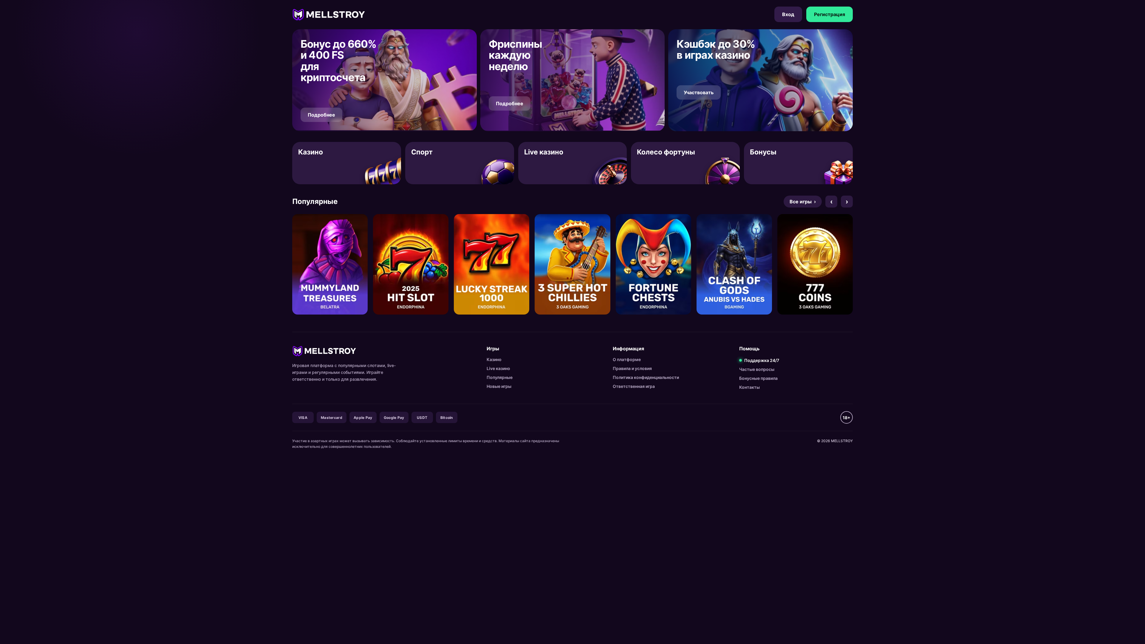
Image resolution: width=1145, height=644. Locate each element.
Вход (788, 14)
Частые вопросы (756, 369)
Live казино (498, 368)
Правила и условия (632, 368)
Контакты (749, 387)
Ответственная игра (634, 386)
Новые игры (499, 386)
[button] (384, 80)
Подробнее (321, 115)
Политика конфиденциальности (646, 377)
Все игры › (803, 202)
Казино (494, 359)
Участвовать (699, 92)
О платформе (627, 359)
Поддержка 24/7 (761, 360)
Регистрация (829, 14)
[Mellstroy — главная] (328, 14)
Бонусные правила (758, 378)
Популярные (500, 377)
